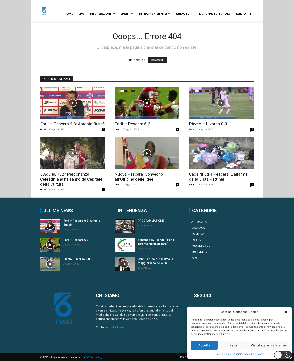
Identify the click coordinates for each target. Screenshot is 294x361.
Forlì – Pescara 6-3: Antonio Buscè (72, 124)
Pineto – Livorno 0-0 (208, 124)
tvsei (43, 129)
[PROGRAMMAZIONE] (125, 226)
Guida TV (182, 14)
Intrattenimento (153, 14)
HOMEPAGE (157, 60)
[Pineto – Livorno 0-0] (221, 103)
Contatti (243, 14)
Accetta (204, 345)
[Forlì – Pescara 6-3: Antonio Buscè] (72, 103)
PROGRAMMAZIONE (151, 220)
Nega (233, 345)
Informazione (101, 14)
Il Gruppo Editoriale (214, 14)
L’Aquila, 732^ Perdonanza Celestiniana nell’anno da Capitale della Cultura (71, 179)
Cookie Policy (223, 353)
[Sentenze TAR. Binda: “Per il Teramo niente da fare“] (125, 245)
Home (69, 14)
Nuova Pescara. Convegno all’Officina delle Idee (139, 177)
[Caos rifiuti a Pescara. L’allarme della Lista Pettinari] (221, 153)
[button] (286, 312)
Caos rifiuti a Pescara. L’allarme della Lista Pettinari (218, 177)
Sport (125, 14)
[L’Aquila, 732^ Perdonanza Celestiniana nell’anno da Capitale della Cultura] (72, 153)
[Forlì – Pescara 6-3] (147, 103)
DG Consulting (93, 357)
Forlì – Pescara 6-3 (132, 124)
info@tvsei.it (119, 327)
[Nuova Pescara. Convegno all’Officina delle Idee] (147, 153)
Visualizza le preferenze (268, 345)
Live (81, 14)
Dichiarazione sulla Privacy (248, 353)
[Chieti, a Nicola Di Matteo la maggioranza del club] (125, 264)
